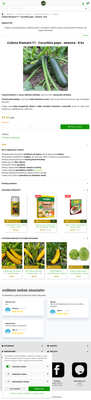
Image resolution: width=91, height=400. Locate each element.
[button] (45, 144)
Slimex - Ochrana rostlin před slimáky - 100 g (75, 226)
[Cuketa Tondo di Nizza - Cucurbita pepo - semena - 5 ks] (79, 253)
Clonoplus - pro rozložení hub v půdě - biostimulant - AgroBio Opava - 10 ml (45, 226)
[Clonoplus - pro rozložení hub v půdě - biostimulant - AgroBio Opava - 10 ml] (45, 207)
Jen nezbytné (15, 389)
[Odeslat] (86, 8)
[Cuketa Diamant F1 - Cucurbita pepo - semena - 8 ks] (45, 68)
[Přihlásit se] (83, 3)
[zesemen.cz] (43, 3)
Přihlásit (85, 35)
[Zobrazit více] (24, 221)
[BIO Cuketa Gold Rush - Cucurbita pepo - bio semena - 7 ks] (34, 253)
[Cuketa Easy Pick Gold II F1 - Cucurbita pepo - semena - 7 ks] (12, 253)
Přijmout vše (39, 389)
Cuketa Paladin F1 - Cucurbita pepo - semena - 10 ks (56, 273)
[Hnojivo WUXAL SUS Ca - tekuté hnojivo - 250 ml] (15, 207)
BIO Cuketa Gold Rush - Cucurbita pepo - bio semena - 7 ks (34, 273)
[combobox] (43, 8)
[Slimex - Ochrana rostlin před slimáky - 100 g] (75, 207)
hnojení (38, 170)
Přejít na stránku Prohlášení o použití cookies (27, 393)
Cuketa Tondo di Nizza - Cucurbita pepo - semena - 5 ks (78, 273)
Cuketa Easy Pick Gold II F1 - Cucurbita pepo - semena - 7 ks (12, 273)
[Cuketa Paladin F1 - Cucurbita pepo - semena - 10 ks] (56, 253)
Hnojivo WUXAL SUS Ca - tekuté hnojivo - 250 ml (15, 226)
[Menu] (4, 3)
